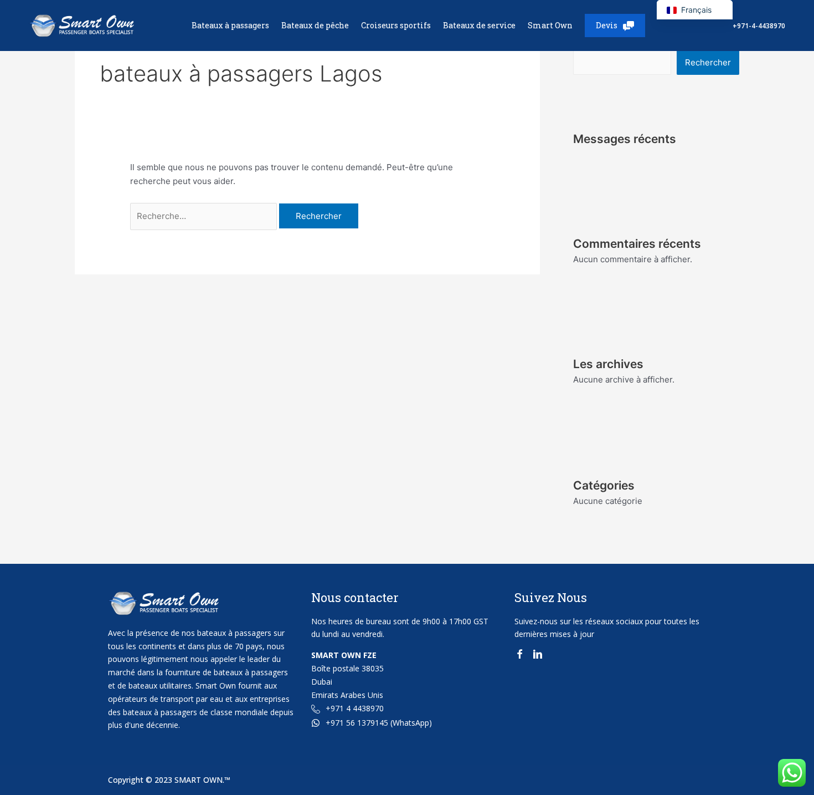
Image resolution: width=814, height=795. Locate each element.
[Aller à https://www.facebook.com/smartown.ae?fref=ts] (519, 656)
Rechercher (708, 62)
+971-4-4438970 (759, 25)
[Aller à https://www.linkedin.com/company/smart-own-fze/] (538, 656)
